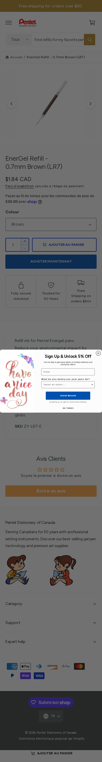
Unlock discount (68, 395)
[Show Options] (92, 384)
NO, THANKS (68, 408)
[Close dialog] (98, 353)
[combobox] (67, 384)
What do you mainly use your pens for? (65, 379)
